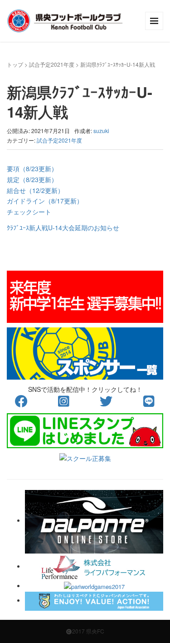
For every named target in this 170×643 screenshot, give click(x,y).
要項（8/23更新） (32, 168)
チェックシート (29, 211)
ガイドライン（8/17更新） (45, 200)
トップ (15, 64)
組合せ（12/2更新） (35, 190)
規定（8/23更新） (32, 179)
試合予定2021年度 (51, 64)
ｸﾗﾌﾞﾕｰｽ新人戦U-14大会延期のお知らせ (63, 227)
